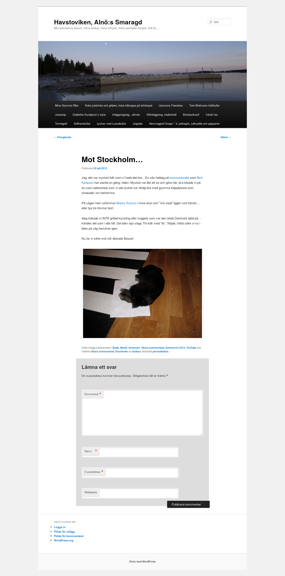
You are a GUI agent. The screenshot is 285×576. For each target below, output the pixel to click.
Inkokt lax (212, 114)
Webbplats (90, 492)
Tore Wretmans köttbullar (204, 105)
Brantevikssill (191, 114)
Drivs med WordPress (142, 561)
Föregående (62, 137)
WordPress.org (63, 540)
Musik (123, 347)
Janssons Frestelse (171, 105)
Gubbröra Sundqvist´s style (89, 114)
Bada (116, 347)
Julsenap (60, 114)
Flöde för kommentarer (69, 536)
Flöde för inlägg (64, 531)
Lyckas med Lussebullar (111, 123)
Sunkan (136, 351)
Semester (134, 347)
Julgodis (138, 123)
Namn (90, 451)
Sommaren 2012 (175, 347)
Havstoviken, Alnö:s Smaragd (98, 21)
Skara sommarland (152, 347)
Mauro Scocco (126, 203)
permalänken (160, 351)
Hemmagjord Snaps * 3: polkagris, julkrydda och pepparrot (184, 123)
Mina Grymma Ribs (66, 105)
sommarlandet (179, 177)
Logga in (60, 527)
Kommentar (92, 394)
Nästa (226, 137)
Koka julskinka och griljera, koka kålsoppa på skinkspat (118, 105)
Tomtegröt (61, 123)
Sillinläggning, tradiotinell (162, 114)
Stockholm (121, 351)
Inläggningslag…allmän (126, 114)
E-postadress (93, 471)
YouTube (191, 347)
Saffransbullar (82, 123)
